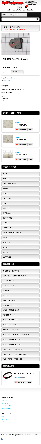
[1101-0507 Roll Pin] (8, 139)
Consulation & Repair (8, 406)
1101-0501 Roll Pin (21, 125)
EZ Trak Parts (15, 27)
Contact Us (4, 403)
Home (5, 27)
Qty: (2, 72)
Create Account (6, 419)
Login (3, 416)
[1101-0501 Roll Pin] (8, 124)
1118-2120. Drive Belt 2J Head (24, 374)
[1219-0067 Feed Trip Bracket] (15, 34)
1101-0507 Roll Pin (21, 140)
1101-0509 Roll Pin (21, 155)
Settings (4, 422)
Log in (8, 10)
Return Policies (6, 408)
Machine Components (12, 78)
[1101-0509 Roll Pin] (8, 154)
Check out (29, 10)
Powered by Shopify (31, 435)
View (30, 129)
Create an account (18, 10)
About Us (4, 400)
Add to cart (18, 72)
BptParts (9, 80)
